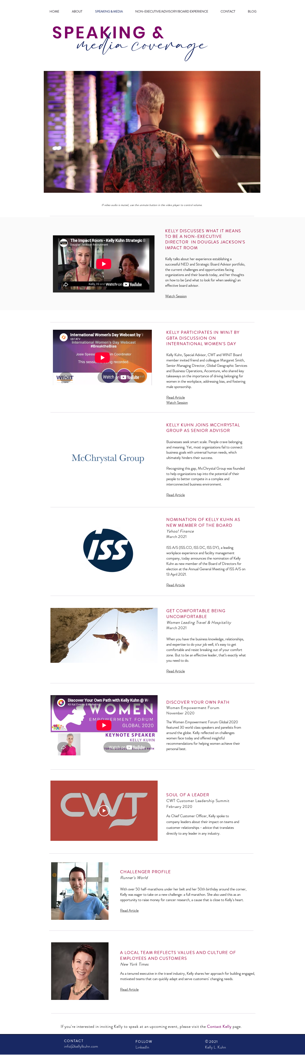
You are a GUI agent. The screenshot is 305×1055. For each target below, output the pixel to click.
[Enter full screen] (254, 187)
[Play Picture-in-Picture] (247, 187)
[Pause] (49, 187)
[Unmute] (57, 187)
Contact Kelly (219, 1026)
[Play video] (104, 810)
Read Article (129, 910)
